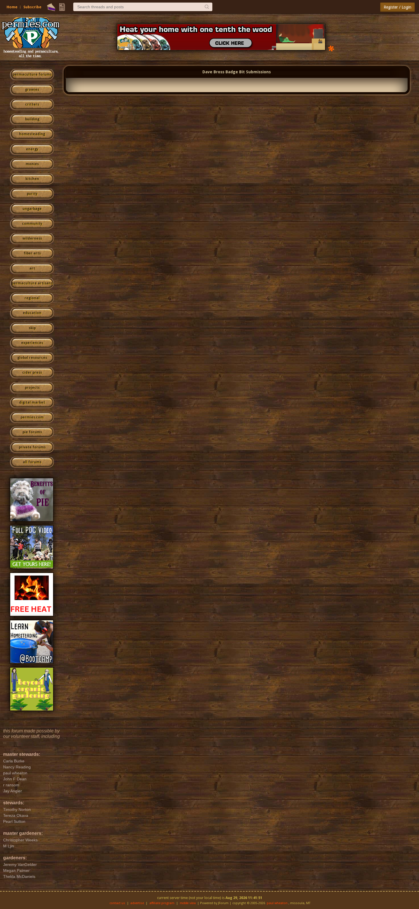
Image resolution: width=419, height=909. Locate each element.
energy (32, 149)
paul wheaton (277, 903)
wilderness (32, 238)
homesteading (32, 134)
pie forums (32, 432)
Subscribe (32, 7)
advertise (137, 903)
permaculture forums (32, 74)
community (32, 224)
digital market (32, 402)
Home (12, 7)
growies (32, 90)
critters (32, 104)
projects (32, 388)
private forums (32, 447)
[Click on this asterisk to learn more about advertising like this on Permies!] (331, 48)
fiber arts (32, 253)
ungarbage (32, 209)
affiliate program (161, 903)
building (32, 119)
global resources (32, 358)
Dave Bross (213, 72)
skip (32, 328)
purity (32, 194)
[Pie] (51, 7)
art (32, 268)
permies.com (32, 417)
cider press (32, 372)
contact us (117, 903)
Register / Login (397, 7)
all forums (32, 462)
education (32, 313)
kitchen (32, 179)
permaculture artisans (32, 283)
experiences (32, 343)
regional (32, 298)
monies (32, 164)
